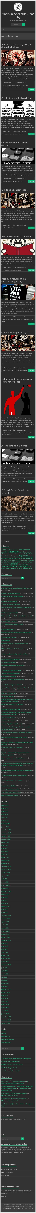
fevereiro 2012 (5, 1004)
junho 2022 (4, 912)
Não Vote (14, 134)
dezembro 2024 (6, 866)
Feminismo (10, 558)
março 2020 (5, 955)
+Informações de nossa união (9, 1169)
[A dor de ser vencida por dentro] (18, 240)
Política (6, 564)
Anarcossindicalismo (9, 85)
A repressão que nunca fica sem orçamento (14, 775)
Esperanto (23, 556)
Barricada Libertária (16, 554)
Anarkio (4, 552)
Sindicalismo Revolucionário (10, 87)
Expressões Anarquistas (17, 528)
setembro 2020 (6, 940)
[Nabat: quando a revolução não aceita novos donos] (18, 385)
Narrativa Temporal (24, 432)
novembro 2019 (6, 965)
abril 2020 (4, 952)
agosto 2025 (5, 842)
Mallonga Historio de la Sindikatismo (12, 649)
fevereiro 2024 (5, 885)
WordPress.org (5, 1042)
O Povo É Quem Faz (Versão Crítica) (12, 624)
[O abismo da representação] (18, 336)
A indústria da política (8, 629)
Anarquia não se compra (8, 721)
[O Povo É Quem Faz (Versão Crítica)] (18, 496)
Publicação (8, 434)
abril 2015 (4, 980)
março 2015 (5, 983)
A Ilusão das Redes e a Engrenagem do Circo (14, 654)
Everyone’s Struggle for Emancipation (12, 665)
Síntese (3, 568)
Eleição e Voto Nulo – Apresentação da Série (14, 643)
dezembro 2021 (6, 915)
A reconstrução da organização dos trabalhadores (16, 46)
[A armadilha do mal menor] (18, 449)
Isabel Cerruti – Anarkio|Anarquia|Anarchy (14, 1098)
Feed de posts (5, 1036)
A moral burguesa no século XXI (10, 709)
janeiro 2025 (5, 863)
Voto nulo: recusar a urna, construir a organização (13, 280)
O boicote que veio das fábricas (16, 98)
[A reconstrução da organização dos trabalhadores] (18, 51)
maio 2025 (4, 851)
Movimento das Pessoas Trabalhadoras (25, 560)
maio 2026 (4, 814)
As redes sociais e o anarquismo (10, 673)
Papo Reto (27, 319)
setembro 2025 (6, 839)
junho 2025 (4, 848)
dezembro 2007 (6, 1017)
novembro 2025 (6, 833)
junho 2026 (4, 811)
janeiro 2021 (5, 934)
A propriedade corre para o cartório (12, 780)
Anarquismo (22, 552)
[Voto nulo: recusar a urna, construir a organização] (18, 285)
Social (14, 565)
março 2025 (5, 857)
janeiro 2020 (5, 961)
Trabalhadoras (10, 568)
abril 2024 (4, 879)
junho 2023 (4, 900)
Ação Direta (7, 270)
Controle (18, 85)
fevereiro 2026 (5, 823)
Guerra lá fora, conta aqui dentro (11, 792)
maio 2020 (4, 949)
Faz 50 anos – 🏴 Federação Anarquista (13, 1081)
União (24, 568)
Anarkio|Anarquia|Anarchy (18, 15)
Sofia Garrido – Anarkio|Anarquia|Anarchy (14, 1093)
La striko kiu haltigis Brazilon (10, 795)
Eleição (10, 134)
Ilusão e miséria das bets (8, 786)
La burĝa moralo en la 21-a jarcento (12, 704)
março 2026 (5, 820)
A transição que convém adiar (10, 789)
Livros (3, 560)
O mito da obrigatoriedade (14, 189)
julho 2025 (4, 845)
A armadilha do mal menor (14, 445)
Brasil (22, 554)
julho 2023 (4, 897)
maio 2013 (4, 998)
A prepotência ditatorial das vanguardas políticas (16, 732)
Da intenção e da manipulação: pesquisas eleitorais (16, 770)
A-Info (3, 549)
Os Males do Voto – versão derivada (12, 596)
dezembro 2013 (6, 989)
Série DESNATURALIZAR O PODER (24, 1209)
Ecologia (3, 556)
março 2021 (5, 928)
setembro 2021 (6, 919)
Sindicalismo (24, 85)
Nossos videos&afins (6, 1172)
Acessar (3, 1033)
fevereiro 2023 (5, 906)
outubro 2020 (5, 937)
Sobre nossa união (7, 1208)
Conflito (13, 270)
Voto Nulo (20, 134)
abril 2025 (4, 854)
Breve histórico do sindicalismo (10, 659)
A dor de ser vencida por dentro (16, 236)
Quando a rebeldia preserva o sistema (12, 679)
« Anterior (7, 541)
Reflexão (21, 564)
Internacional (14, 432)
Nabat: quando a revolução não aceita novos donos (16, 380)
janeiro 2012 (5, 1007)
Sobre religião (5, 640)
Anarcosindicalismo (14, 549)
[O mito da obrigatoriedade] (18, 193)
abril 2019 (4, 971)
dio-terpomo (7, 82)
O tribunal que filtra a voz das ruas (11, 724)
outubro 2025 (5, 836)
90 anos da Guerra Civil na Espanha (12, 747)
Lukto (6, 560)
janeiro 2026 (5, 827)
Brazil (5, 134)
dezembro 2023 (6, 891)
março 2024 (5, 882)
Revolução (25, 564)
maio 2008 (4, 1011)
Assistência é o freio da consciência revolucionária (16, 632)
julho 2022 (4, 909)
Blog (14, 1208)
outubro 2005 (5, 1023)
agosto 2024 (5, 876)
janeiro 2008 (5, 1014)
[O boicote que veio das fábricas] (18, 102)
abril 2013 (4, 1001)
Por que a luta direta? (7, 696)
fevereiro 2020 (5, 958)
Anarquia (13, 551)
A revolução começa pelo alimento (11, 685)
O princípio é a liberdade (8, 676)
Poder (2, 564)
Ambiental (7, 549)
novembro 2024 (6, 869)
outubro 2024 (5, 873)
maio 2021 (4, 925)
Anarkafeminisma (24, 549)
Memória (13, 560)
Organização (20, 319)
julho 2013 (4, 995)
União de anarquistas (10, 1186)
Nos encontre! (5, 1175)
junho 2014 (4, 986)
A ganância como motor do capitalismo (13, 758)
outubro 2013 (5, 992)
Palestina (23, 562)
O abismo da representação (14, 332)
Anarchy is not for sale (8, 717)
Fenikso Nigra (17, 558)
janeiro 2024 (5, 888)
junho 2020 (4, 946)
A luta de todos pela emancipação (11, 670)
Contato (18, 1208)
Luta (9, 560)
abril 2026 (4, 817)
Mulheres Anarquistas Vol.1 (9, 1095)
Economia (9, 556)
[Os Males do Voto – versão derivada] (18, 149)
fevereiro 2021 (5, 931)
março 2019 (5, 974)
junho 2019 (4, 968)
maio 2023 (4, 903)
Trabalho (19, 568)
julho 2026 (4, 808)
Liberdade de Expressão (8, 693)
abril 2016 (4, 977)
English (17, 556)
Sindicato (20, 87)
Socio (29, 566)
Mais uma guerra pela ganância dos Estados (14, 737)
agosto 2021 (5, 922)
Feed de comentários (7, 1039)
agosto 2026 (5, 805)
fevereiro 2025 (5, 860)
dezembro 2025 (6, 830)
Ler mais (31, 89)
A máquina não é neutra (8, 637)
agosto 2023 (5, 894)
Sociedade (23, 566)
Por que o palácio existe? (8, 662)
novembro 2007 (6, 1020)
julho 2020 (4, 943)
